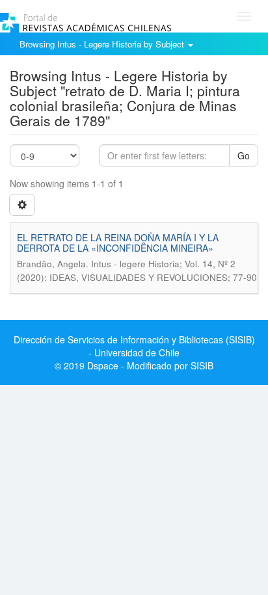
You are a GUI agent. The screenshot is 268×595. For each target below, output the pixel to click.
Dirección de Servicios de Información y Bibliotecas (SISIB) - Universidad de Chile (134, 346)
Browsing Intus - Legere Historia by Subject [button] (103, 44)
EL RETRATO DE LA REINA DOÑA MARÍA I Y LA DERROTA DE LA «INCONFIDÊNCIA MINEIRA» (118, 242)
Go (243, 155)
